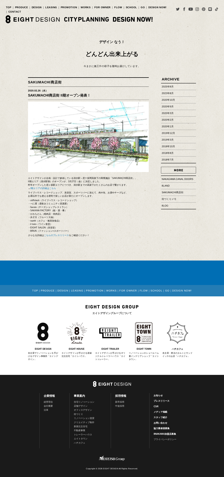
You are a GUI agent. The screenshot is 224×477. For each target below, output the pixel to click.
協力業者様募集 (162, 428)
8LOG (165, 205)
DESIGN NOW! (157, 7)
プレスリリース (162, 401)
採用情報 (120, 395)
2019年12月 (168, 133)
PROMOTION (69, 7)
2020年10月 (168, 99)
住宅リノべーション (84, 402)
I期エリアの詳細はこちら (43, 188)
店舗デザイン (81, 406)
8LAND (166, 185)
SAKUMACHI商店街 (45, 82)
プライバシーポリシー (165, 439)
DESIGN (37, 7)
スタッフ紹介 (160, 417)
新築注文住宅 (81, 426)
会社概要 (48, 406)
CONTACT (14, 11)
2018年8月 (168, 153)
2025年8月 (168, 86)
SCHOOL (131, 7)
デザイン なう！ (112, 42)
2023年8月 (168, 93)
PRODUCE (21, 7)
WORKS (86, 7)
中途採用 (119, 406)
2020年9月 (168, 106)
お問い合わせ (160, 423)
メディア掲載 (160, 412)
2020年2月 (168, 119)
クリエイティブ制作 (84, 422)
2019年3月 (168, 139)
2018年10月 (168, 146)
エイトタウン (81, 438)
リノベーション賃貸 (84, 418)
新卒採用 (119, 402)
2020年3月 (168, 113)
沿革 (46, 410)
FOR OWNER (102, 7)
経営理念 (48, 402)
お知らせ (158, 395)
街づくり (78, 414)
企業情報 (49, 395)
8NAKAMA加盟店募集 (165, 434)
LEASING (51, 7)
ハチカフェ (79, 443)
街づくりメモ (169, 199)
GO (143, 7)
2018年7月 (168, 159)
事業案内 (79, 395)
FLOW (118, 7)
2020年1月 (168, 126)
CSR (156, 406)
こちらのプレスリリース (56, 235)
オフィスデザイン (83, 410)
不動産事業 (79, 430)
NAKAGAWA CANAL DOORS (177, 179)
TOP (8, 7)
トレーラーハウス (83, 434)
